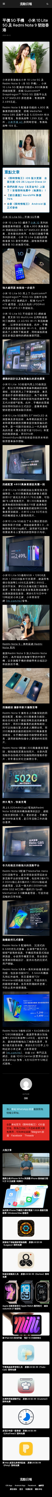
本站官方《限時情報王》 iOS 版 (28, 1124)
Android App (20, 1485)
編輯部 (41, 1485)
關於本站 (38, 1489)
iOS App (9, 1485)
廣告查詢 (13, 1489)
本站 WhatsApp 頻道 (22, 1109)
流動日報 (26, 4)
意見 (21, 1489)
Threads (29, 1135)
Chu (26, 1098)
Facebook (16, 1135)
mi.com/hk (14, 601)
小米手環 (16, 122)
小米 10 (35, 222)
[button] (4, 3)
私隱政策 (29, 1489)
